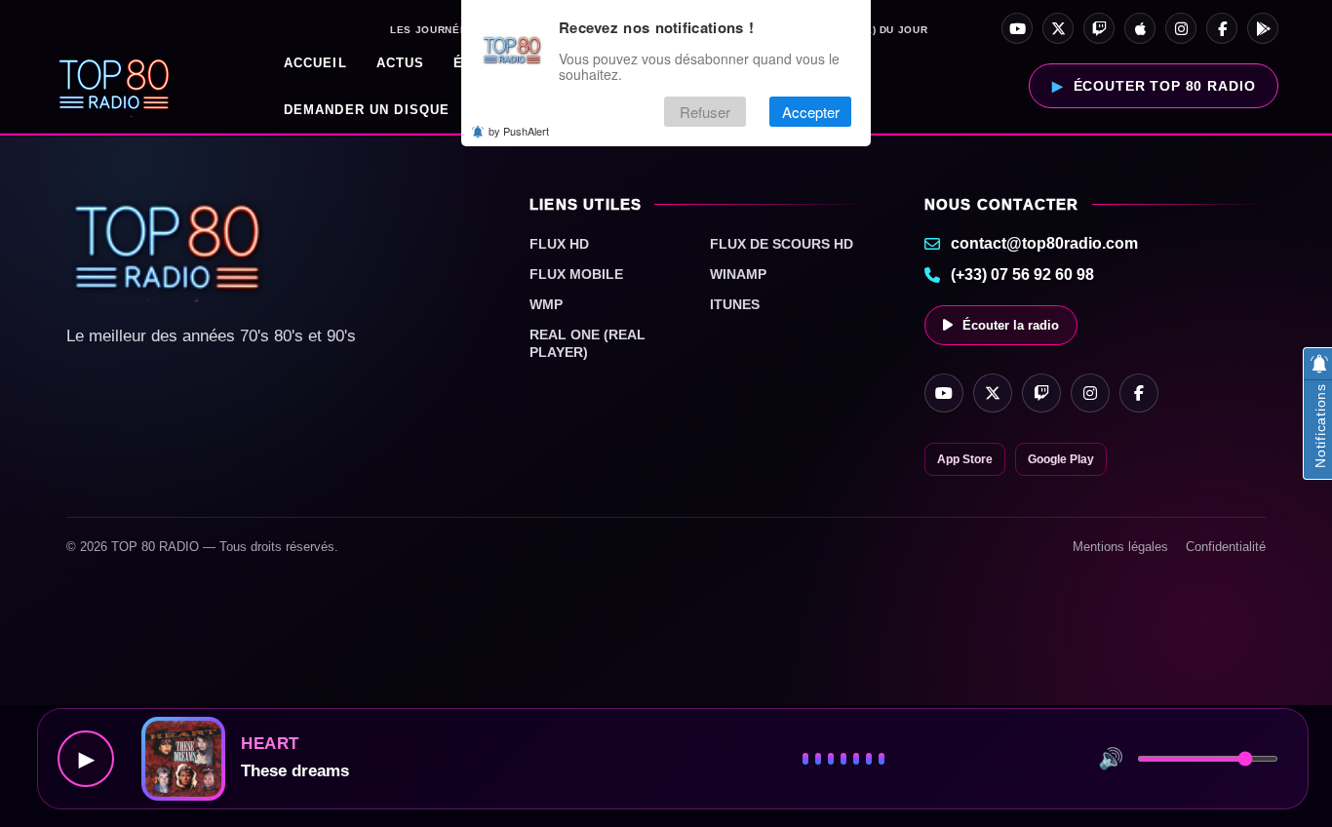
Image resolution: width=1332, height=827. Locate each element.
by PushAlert (519, 130)
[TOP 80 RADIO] (115, 86)
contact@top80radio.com (1044, 243)
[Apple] (1140, 28)
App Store (965, 459)
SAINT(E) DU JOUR (878, 30)
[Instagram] (1180, 28)
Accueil (315, 63)
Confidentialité (1226, 546)
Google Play (1061, 459)
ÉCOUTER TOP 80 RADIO (1165, 86)
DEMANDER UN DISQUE (367, 109)
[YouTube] (1017, 28)
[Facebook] (1221, 28)
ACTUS (400, 63)
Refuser (705, 111)
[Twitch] (1099, 28)
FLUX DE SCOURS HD (781, 244)
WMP (546, 304)
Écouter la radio (1010, 325)
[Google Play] (1262, 28)
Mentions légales (1120, 546)
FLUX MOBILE (576, 274)
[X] (1058, 28)
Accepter (811, 111)
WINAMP (738, 274)
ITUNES (735, 304)
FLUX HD (559, 244)
